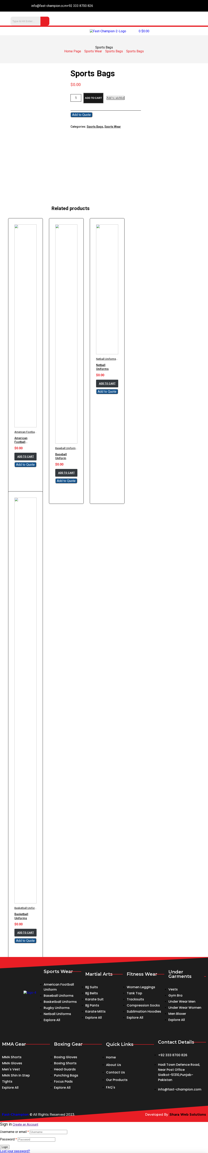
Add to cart (93, 98)
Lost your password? (15, 1151)
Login (5, 1147)
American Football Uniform (30, 431)
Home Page (72, 51)
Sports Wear (93, 51)
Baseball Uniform (65, 448)
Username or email (14, 1132)
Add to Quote (81, 115)
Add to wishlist (115, 97)
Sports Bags (114, 51)
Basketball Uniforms (26, 907)
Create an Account (25, 1124)
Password (8, 1139)
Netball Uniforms (106, 358)
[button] (34, 31)
